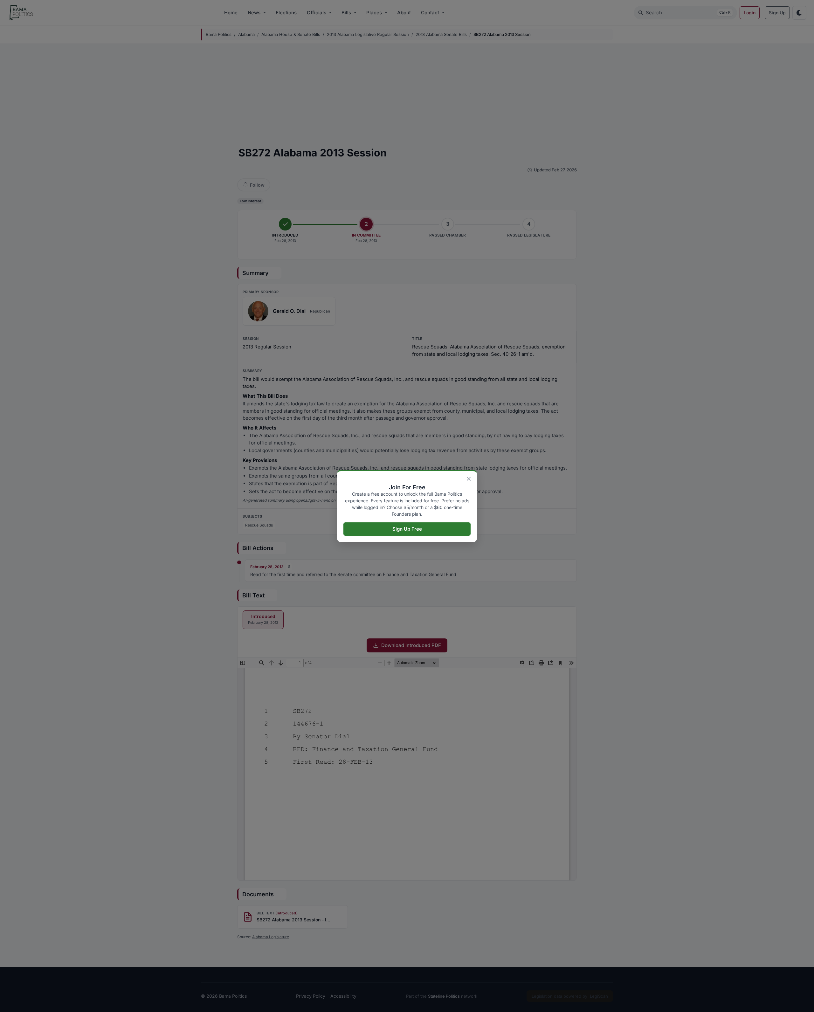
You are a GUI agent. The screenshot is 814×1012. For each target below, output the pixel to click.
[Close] (469, 478)
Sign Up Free (407, 529)
